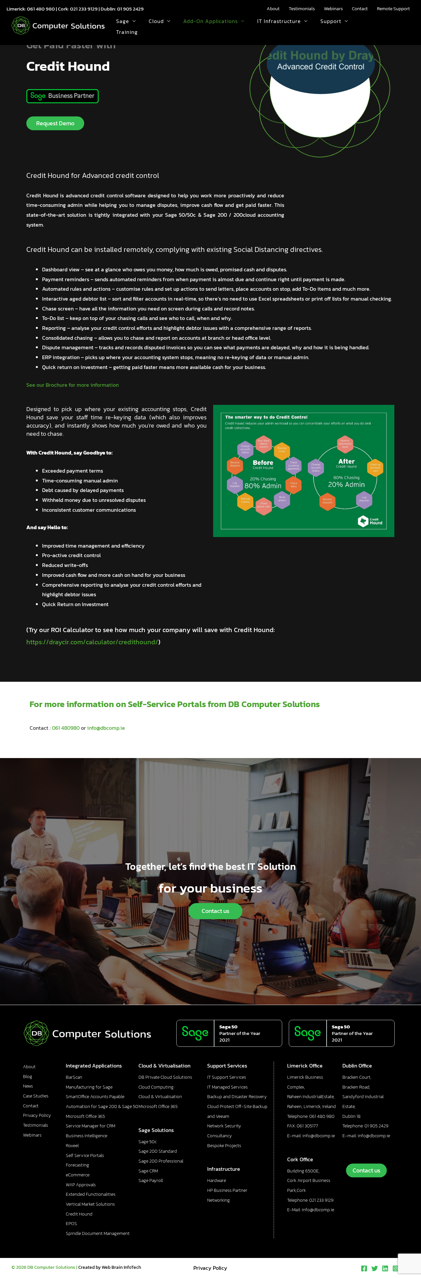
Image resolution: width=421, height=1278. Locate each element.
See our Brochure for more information (72, 385)
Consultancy (219, 1135)
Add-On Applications (210, 21)
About (273, 8)
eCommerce (77, 1174)
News (28, 1086)
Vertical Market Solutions (90, 1204)
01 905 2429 (130, 8)
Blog (27, 1076)
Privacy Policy (37, 1115)
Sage (122, 21)
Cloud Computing (156, 1087)
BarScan (74, 1077)
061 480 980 (41, 8)
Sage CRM (148, 1170)
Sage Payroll (150, 1180)
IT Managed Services (227, 1087)
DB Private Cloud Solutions (165, 1077)
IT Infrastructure (279, 21)
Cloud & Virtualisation (160, 1096)
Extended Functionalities (90, 1194)
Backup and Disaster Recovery (237, 1096)
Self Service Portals (85, 1155)
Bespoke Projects (224, 1145)
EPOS (71, 1223)
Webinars (333, 8)
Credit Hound (79, 1214)
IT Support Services (226, 1077)
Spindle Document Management (98, 1233)
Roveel (72, 1145)
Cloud (156, 21)
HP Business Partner (227, 1190)
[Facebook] (364, 1268)
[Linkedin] (385, 1268)
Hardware (216, 1180)
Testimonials (302, 8)
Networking (218, 1200)
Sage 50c (147, 1141)
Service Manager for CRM (90, 1125)
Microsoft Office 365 (85, 1116)
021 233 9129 (84, 8)
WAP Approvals (81, 1184)
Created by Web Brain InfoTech (109, 1267)
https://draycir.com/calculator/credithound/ (92, 642)
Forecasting (77, 1165)
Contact (360, 8)
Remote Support (393, 8)
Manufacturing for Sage (89, 1087)
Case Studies (35, 1096)
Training (127, 32)
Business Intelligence (86, 1135)
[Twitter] (374, 1268)
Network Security (224, 1125)
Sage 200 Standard (157, 1151)
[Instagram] (395, 1268)
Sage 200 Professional (160, 1161)
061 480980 (66, 728)
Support (330, 21)
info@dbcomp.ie (106, 728)
